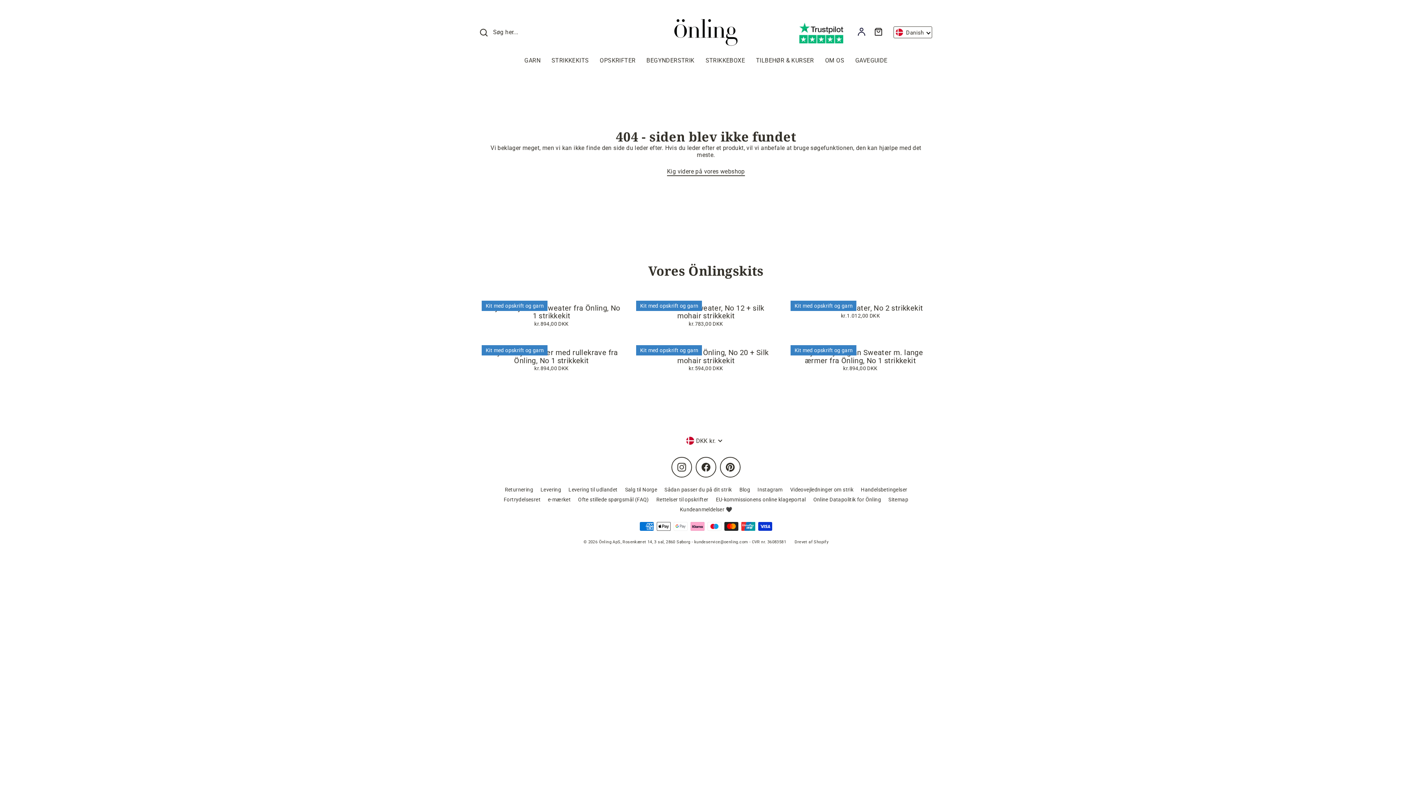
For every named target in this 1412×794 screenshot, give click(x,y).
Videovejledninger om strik (821, 490)
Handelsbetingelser (884, 490)
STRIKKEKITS (570, 60)
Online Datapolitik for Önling (847, 499)
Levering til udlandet (592, 490)
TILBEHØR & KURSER (785, 60)
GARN (532, 60)
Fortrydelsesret (522, 499)
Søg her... (505, 32)
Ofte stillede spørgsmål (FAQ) (613, 499)
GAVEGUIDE (871, 60)
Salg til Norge (641, 490)
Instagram (770, 490)
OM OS (834, 60)
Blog (744, 490)
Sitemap (898, 499)
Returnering (519, 490)
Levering (551, 490)
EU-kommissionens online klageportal (761, 499)
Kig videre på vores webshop (706, 171)
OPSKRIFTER (617, 60)
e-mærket (559, 499)
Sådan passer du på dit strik (698, 490)
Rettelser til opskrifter (682, 499)
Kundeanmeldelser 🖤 (706, 509)
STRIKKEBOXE (725, 60)
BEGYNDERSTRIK (670, 60)
